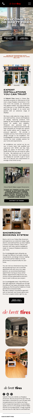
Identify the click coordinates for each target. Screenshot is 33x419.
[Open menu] (29, 3)
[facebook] (4, 394)
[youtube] (8, 394)
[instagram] (11, 394)
